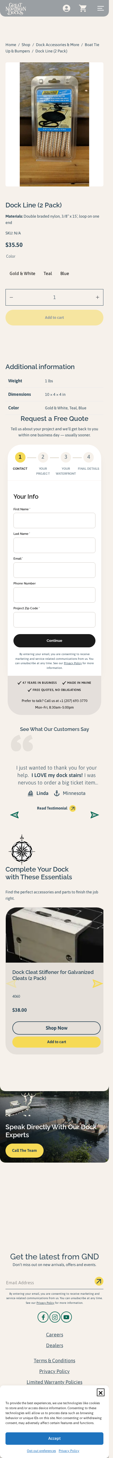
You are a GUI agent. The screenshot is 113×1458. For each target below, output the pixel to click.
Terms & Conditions (54, 1360)
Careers (54, 1334)
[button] (100, 1392)
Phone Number (24, 583)
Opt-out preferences (41, 1451)
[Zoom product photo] (54, 124)
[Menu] (100, 8)
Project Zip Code (25, 608)
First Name (21, 509)
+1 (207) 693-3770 (73, 701)
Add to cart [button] (54, 1042)
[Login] (66, 8)
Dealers (54, 1345)
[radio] (22, 273)
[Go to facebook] (43, 1317)
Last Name (21, 534)
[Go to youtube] (66, 1317)
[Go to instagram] (54, 1317)
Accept (54, 1438)
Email (17, 558)
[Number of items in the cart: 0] (82, 8)
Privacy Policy (69, 1451)
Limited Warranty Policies (54, 1382)
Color (10, 256)
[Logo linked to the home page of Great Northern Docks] (16, 9)
